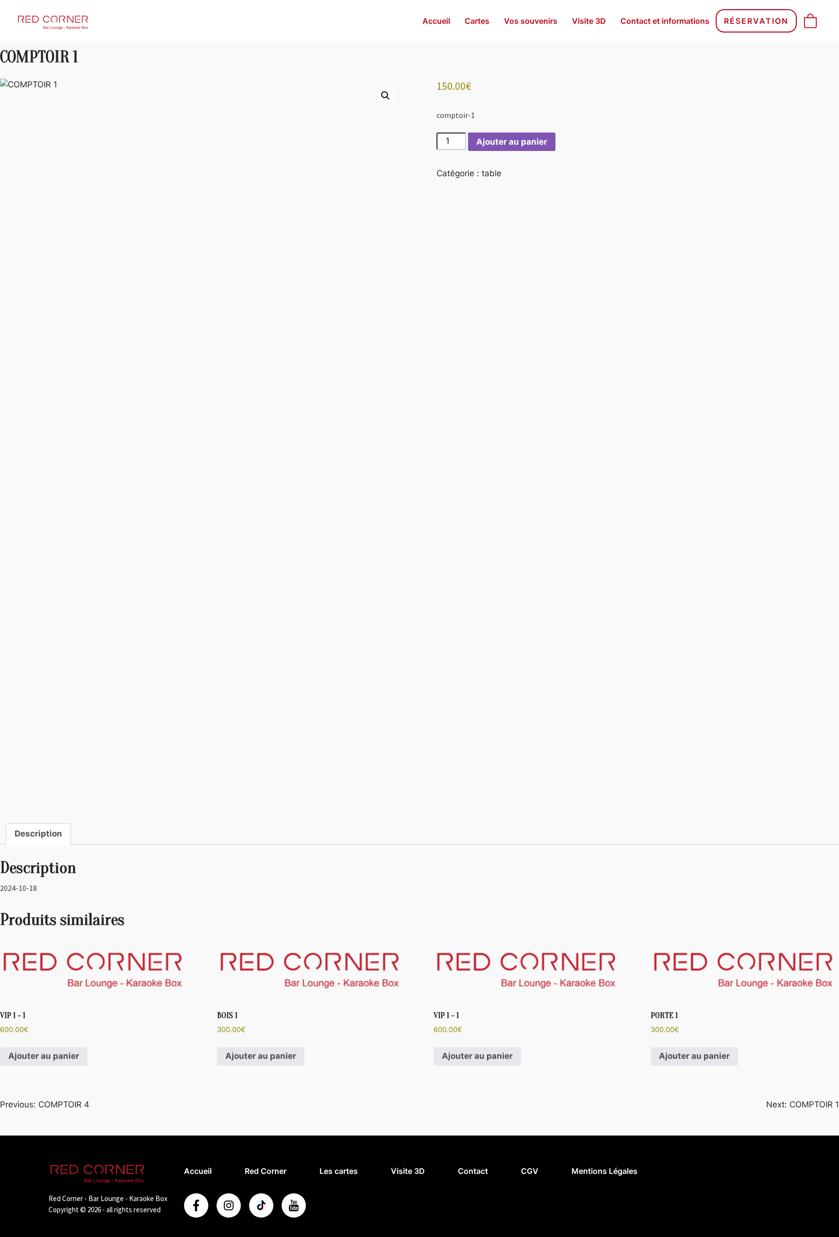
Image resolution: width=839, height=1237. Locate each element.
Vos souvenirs (530, 21)
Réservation (756, 21)
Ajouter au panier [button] (43, 1056)
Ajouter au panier (511, 142)
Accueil (436, 21)
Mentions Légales (604, 1171)
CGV (529, 1171)
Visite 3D (589, 21)
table (492, 173)
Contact (473, 1171)
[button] (385, 95)
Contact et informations (665, 21)
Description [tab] (38, 833)
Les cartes (338, 1171)
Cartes (477, 21)
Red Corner (265, 1171)
